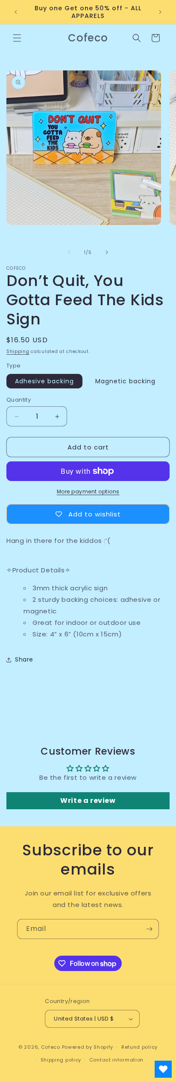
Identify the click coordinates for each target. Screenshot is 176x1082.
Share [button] (24, 659)
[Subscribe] (149, 929)
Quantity (18, 400)
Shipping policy (61, 1059)
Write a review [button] (87, 800)
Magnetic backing (125, 381)
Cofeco (50, 1046)
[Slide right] (106, 252)
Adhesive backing (44, 381)
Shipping (17, 351)
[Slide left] (69, 252)
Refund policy (139, 1047)
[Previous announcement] (15, 12)
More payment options (88, 491)
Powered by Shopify (88, 1046)
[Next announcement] (160, 12)
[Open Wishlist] (163, 1069)
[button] (17, 38)
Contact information (116, 1059)
